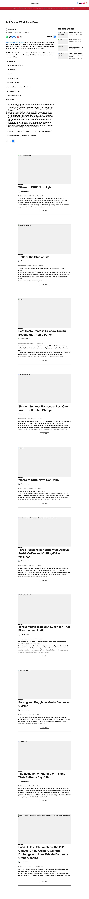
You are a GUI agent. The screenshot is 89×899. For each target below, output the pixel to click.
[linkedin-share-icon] (15, 37)
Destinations (22, 8)
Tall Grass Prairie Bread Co (29, 135)
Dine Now (15, 8)
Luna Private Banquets (25, 873)
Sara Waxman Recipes (44, 131)
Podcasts (38, 8)
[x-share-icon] (10, 37)
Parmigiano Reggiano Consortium (32, 717)
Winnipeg (26, 131)
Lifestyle (31, 8)
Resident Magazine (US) (68, 8)
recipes (34, 131)
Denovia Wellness (62, 568)
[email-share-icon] (18, 37)
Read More (44, 210)
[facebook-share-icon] (12, 37)
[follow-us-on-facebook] (54, 36)
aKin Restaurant (25, 719)
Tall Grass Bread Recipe (13, 135)
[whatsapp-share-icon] (7, 37)
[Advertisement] (44, 13)
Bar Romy (41, 491)
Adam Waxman (25, 338)
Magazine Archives (47, 8)
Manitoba (19, 131)
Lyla (62, 200)
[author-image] (7, 29)
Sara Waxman (12, 29)
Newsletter (57, 8)
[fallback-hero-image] (63, 35)
